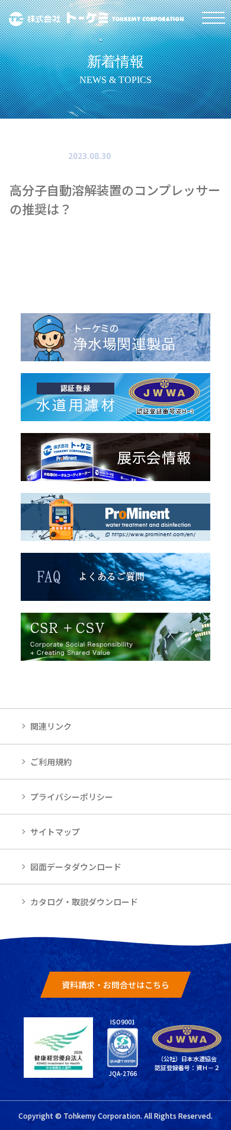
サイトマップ (55, 832)
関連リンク (51, 726)
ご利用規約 (51, 762)
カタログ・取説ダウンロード (84, 902)
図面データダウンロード (75, 867)
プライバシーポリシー (71, 797)
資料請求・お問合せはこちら (115, 985)
